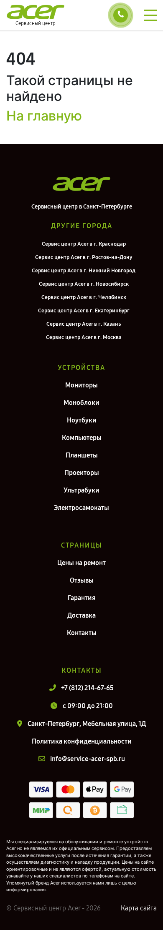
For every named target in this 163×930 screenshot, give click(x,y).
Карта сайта (139, 908)
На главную (44, 116)
